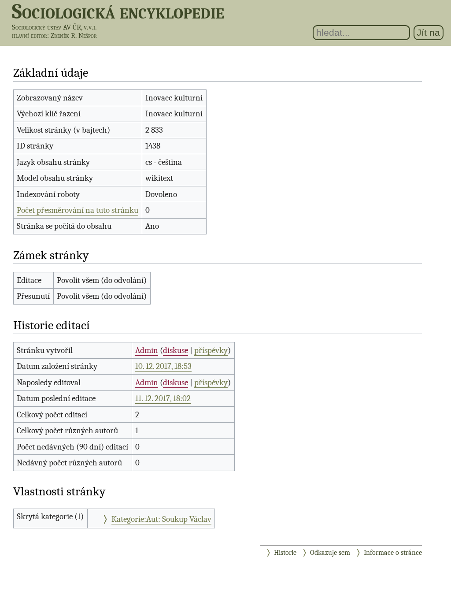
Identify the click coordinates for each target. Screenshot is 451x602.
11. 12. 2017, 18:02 (163, 398)
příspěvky (211, 350)
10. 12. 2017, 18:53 (163, 366)
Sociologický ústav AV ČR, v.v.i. (54, 27)
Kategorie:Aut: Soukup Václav (161, 519)
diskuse (175, 350)
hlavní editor (29, 36)
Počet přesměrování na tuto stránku (77, 210)
